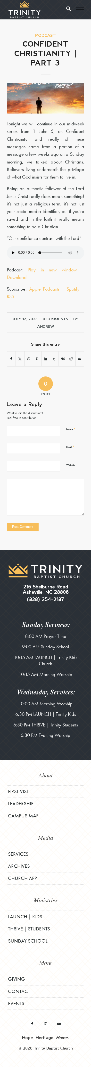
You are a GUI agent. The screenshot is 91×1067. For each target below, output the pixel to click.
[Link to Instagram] (45, 1023)
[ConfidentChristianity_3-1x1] (45, 98)
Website (70, 465)
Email (70, 447)
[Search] (66, 9)
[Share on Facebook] (11, 358)
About (46, 775)
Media (45, 837)
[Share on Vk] (62, 358)
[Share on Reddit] (71, 358)
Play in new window (52, 270)
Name (70, 429)
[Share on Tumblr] (54, 358)
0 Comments (55, 319)
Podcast (45, 35)
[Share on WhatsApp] (29, 358)
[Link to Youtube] (59, 1023)
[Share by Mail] (80, 358)
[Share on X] (20, 358)
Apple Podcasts (44, 289)
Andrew (45, 326)
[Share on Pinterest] (37, 358)
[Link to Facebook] (32, 1023)
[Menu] (77, 9)
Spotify (72, 289)
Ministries (46, 900)
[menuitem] (66, 9)
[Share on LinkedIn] (45, 358)
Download (17, 277)
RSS (10, 296)
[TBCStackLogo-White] (38, 9)
